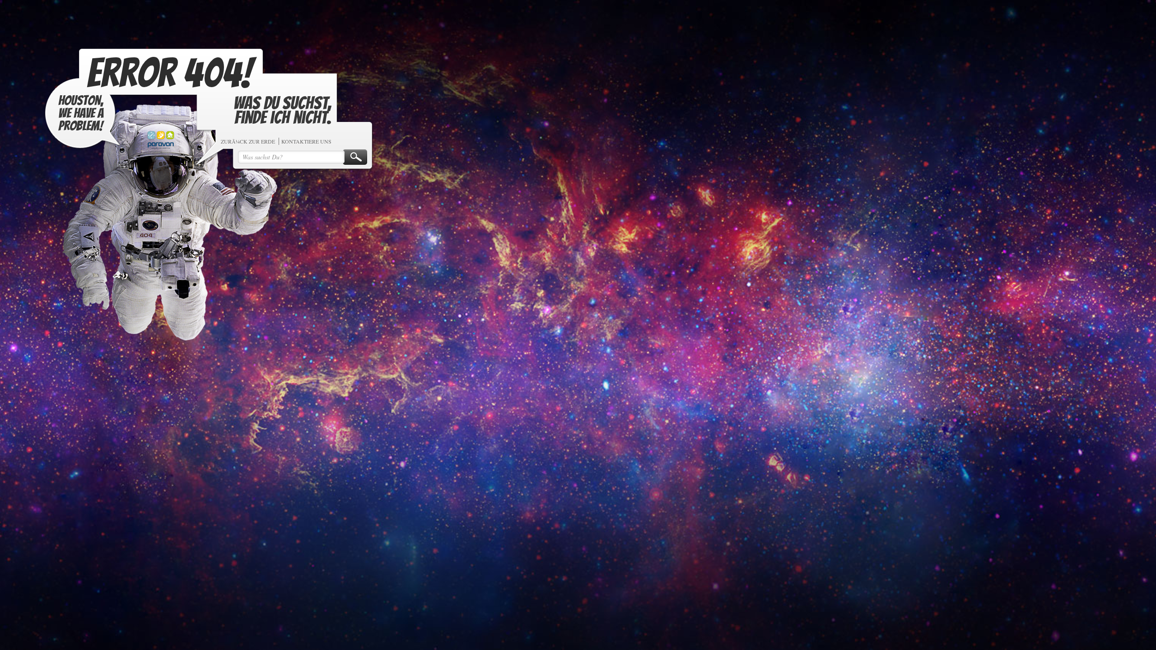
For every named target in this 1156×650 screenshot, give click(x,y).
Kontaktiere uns (370, 163)
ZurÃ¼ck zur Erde (311, 163)
